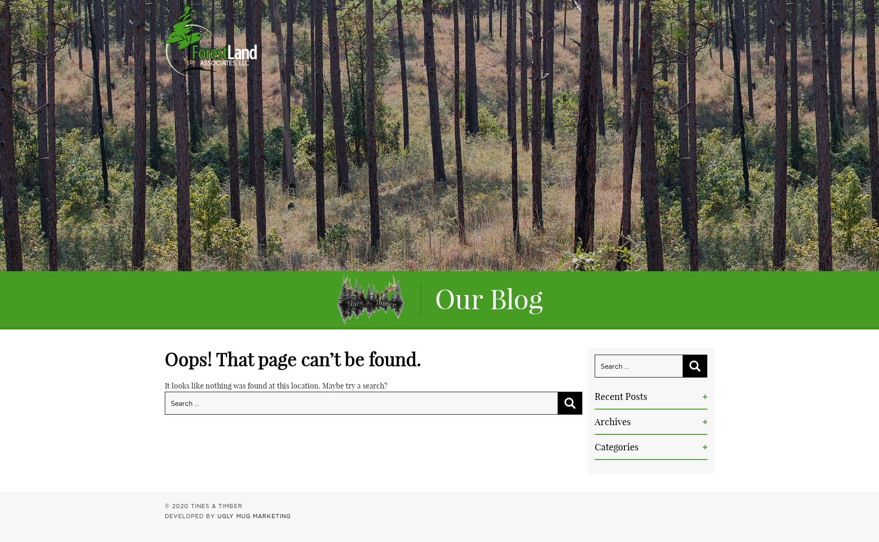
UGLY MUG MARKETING (254, 516)
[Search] (570, 403)
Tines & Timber (211, 41)
